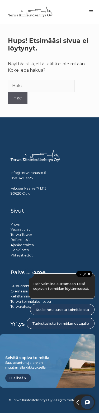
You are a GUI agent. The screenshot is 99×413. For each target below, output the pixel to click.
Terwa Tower (21, 234)
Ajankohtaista (22, 245)
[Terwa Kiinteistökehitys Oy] (30, 12)
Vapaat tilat (20, 229)
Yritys (15, 224)
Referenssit (20, 239)
